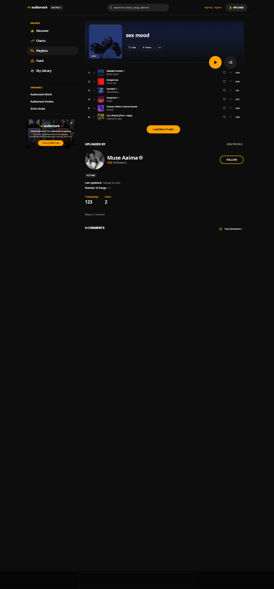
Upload (238, 7)
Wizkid (110, 109)
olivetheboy (113, 91)
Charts (41, 41)
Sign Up (209, 7)
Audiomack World (41, 94)
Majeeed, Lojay (114, 118)
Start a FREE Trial (50, 143)
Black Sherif (113, 74)
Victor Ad (111, 83)
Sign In (218, 7)
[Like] (224, 72)
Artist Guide (37, 108)
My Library (43, 71)
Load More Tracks (163, 129)
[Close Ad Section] (71, 123)
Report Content (95, 214)
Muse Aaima (122, 157)
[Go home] (37, 7)
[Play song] (215, 62)
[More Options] (231, 72)
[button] (163, 72)
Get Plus (56, 7)
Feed (39, 61)
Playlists (42, 51)
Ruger (110, 100)
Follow (232, 159)
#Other (91, 175)
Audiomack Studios (42, 101)
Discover (42, 31)
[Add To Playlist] (94, 73)
